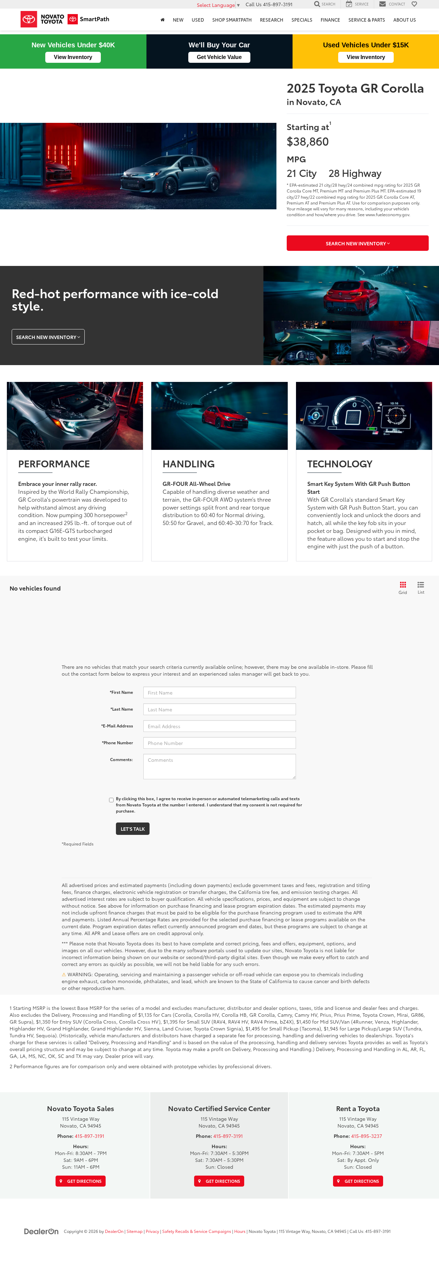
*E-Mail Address (117, 725)
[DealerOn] (41, 1230)
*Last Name (121, 709)
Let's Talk (133, 828)
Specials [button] (302, 19)
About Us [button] (404, 19)
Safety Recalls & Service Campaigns (196, 1231)
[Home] (162, 20)
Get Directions (84, 1181)
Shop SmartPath (232, 19)
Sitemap (135, 1231)
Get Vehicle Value (219, 57)
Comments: (121, 759)
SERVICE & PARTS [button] (366, 19)
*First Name (121, 692)
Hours (240, 1231)
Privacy (152, 1231)
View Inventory (73, 57)
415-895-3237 (366, 1135)
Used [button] (198, 19)
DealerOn (114, 1231)
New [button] (178, 19)
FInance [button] (330, 19)
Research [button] (271, 19)
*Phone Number (117, 742)
